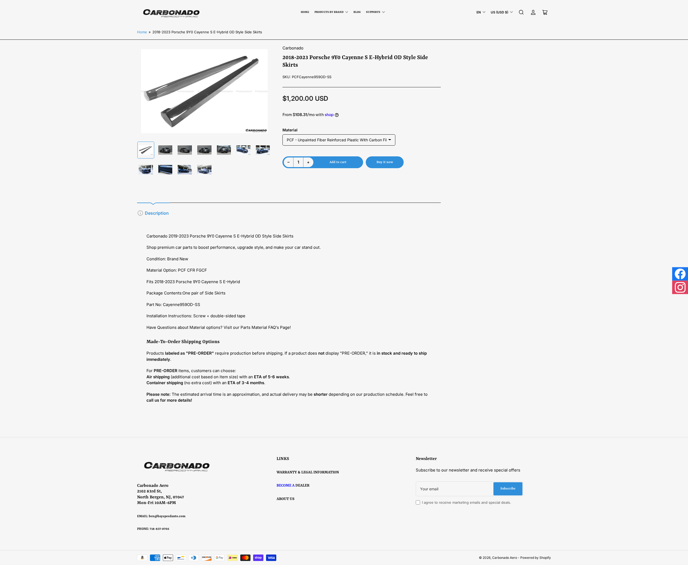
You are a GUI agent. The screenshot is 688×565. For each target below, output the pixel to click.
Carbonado (292, 48)
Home (305, 12)
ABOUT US (286, 499)
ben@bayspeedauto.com (167, 516)
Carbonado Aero (504, 558)
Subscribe (507, 489)
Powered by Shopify (535, 558)
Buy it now (385, 162)
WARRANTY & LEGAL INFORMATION (308, 472)
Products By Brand (328, 12)
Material (290, 130)
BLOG (357, 12)
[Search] (521, 12)
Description (157, 213)
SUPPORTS (373, 12)
